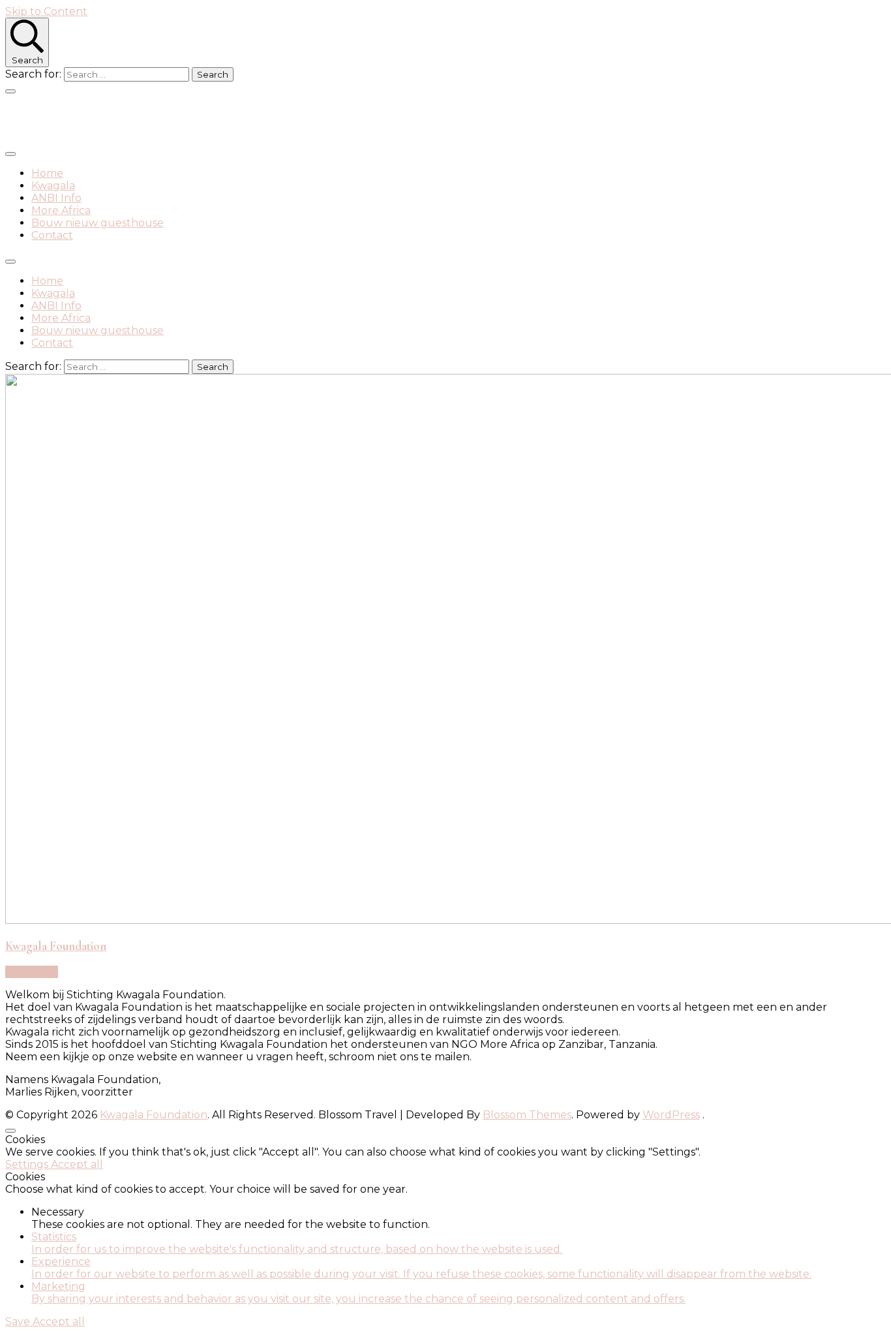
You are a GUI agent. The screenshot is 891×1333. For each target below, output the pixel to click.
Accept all (77, 1164)
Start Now (31, 972)
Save (19, 1321)
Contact (52, 235)
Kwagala (53, 185)
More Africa (61, 210)
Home (47, 173)
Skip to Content (46, 11)
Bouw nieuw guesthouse (97, 223)
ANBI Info (56, 198)
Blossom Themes (527, 1115)
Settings (28, 1164)
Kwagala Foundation (111, 119)
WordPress (671, 1115)
